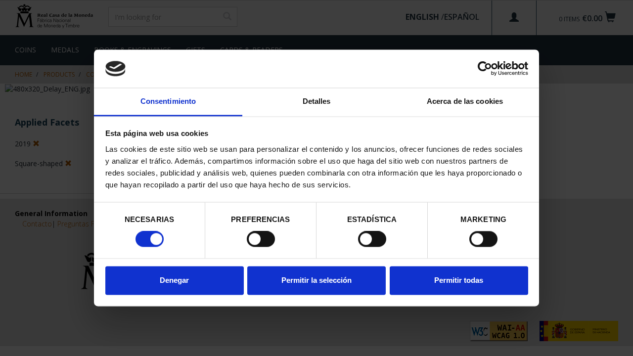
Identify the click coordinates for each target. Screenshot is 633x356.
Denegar (174, 280)
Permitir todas (458, 280)
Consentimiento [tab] (168, 101)
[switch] (261, 239)
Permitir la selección (316, 280)
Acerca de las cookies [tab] (465, 101)
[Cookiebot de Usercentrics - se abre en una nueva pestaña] (485, 68)
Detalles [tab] (317, 101)
